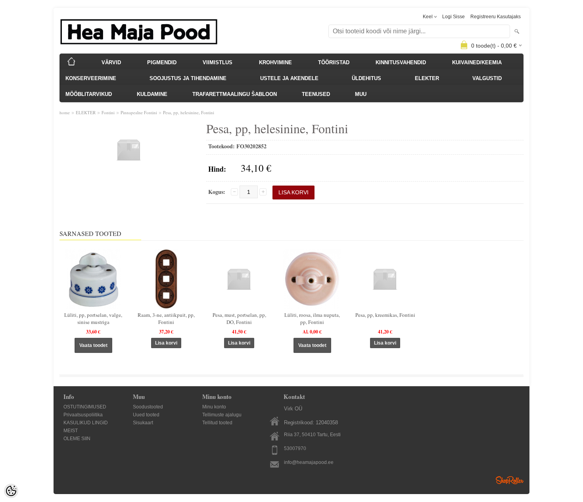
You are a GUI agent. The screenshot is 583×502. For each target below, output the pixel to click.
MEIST (70, 430)
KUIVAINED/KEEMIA (477, 62)
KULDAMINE (152, 94)
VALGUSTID (487, 78)
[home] (71, 61)
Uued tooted (146, 415)
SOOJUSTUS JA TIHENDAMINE (188, 78)
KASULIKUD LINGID (85, 422)
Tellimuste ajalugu (222, 415)
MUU (360, 94)
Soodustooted (148, 407)
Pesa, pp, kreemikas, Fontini (385, 314)
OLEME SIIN (76, 438)
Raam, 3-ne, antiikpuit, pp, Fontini (166, 318)
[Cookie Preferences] (11, 491)
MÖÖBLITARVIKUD (88, 94)
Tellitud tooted (217, 422)
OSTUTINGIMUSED (84, 407)
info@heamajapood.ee (309, 462)
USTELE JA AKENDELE (289, 78)
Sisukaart (143, 422)
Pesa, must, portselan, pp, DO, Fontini (239, 318)
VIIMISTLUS (217, 62)
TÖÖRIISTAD (333, 62)
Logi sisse (453, 16)
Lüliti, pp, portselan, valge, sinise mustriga (93, 318)
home (64, 112)
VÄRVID (111, 62)
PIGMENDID (161, 62)
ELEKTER (427, 78)
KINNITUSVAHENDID (401, 62)
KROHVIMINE (275, 62)
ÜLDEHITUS (366, 78)
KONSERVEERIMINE (90, 78)
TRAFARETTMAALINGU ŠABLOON (234, 94)
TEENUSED (316, 94)
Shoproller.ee (510, 480)
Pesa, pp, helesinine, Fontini (188, 112)
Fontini (108, 112)
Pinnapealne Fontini (139, 112)
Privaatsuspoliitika (83, 415)
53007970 (295, 448)
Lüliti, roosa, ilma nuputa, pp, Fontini (312, 318)
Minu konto (214, 407)
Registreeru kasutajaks (495, 16)
